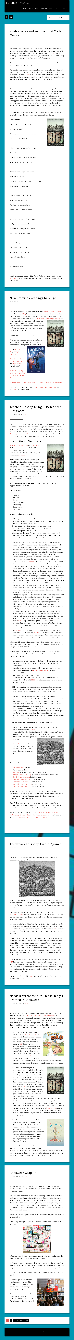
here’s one (17, 630)
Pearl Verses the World (54, 383)
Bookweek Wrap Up (23, 1173)
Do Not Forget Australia (21, 777)
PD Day (23, 314)
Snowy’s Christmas (21, 817)
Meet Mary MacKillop (17, 373)
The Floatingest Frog (39, 817)
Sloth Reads (14, 278)
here (14, 390)
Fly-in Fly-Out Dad (30, 1034)
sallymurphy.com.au (17, 2)
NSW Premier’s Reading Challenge (33, 298)
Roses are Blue (17, 361)
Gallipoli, (16, 772)
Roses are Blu (51, 1108)
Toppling (20, 371)
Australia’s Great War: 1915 (19, 445)
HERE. (27, 682)
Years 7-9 (13, 383)
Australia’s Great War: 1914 (22, 779)
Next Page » (24, 1320)
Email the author (19, 744)
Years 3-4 (13, 359)
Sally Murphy (35, 445)
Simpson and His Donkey (22, 775)
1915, (18, 383)
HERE (33, 680)
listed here (37, 632)
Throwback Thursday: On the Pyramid (35, 844)
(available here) (30, 561)
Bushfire (51, 53)
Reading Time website (40, 670)
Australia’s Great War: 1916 (22, 782)
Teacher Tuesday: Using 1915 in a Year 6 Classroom (36, 409)
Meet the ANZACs (19, 767)
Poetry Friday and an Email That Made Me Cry (35, 33)
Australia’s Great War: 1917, (22, 784)
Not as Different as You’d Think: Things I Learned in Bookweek (36, 998)
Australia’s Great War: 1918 (22, 786)
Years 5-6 (13, 371)
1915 (28, 75)
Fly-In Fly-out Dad (30, 1016)
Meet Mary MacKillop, (35, 383)
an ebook (21, 455)
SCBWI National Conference (53, 311)
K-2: (11, 349)
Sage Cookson (17, 364)
